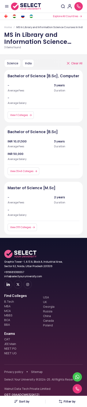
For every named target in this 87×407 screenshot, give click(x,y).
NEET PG (10, 348)
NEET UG (10, 353)
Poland (48, 325)
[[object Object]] (8, 284)
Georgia (48, 307)
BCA (7, 320)
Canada (48, 321)
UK (45, 302)
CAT (7, 339)
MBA (7, 306)
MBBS (8, 315)
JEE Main (10, 344)
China (47, 316)
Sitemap (37, 372)
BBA (7, 325)
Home (8, 27)
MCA (7, 311)
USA (46, 297)
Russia (47, 311)
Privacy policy (13, 372)
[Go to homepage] (26, 6)
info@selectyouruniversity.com (23, 276)
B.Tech (9, 302)
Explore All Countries (65, 16)
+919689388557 (14, 272)
